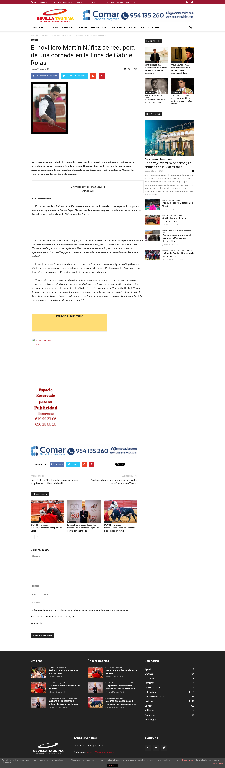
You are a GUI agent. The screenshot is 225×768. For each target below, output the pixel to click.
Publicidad (150, 710)
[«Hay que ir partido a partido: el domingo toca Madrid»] (182, 86)
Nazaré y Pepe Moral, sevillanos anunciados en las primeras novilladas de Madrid (54, 482)
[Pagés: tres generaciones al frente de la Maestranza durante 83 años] (152, 235)
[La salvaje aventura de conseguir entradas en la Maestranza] (169, 138)
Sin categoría (151, 719)
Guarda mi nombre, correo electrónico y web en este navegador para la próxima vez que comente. (81, 610)
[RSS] (187, 2)
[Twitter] (192, 2)
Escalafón (154, 27)
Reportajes (118, 27)
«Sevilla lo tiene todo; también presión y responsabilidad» (180, 70)
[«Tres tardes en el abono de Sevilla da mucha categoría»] (156, 55)
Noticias (53, 27)
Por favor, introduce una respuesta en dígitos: (53, 616)
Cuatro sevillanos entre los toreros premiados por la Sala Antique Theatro (114, 482)
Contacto (80, 2)
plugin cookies (218, 763)
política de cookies (186, 760)
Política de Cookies (95, 2)
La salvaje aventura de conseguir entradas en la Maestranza (168, 165)
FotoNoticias (99, 27)
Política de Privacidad (114, 2)
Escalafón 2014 (152, 687)
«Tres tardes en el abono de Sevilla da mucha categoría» (156, 70)
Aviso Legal (130, 2)
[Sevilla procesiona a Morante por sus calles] (38, 672)
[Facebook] (182, 2)
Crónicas (67, 27)
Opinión (82, 27)
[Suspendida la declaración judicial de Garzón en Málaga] (84, 511)
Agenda (148, 669)
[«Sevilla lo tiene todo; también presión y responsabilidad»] (182, 55)
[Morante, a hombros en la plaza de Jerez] (47, 511)
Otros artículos (40, 494)
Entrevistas (136, 27)
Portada (38, 27)
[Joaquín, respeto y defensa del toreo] (152, 204)
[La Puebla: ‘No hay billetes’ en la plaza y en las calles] (152, 255)
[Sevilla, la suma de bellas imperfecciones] (152, 220)
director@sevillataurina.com (101, 751)
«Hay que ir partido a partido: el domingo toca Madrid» (182, 101)
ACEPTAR (112, 765)
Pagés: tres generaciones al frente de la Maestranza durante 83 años (176, 238)
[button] (190, 27)
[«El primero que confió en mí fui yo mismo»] (156, 86)
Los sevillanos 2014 (154, 696)
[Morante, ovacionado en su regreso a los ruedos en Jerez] (120, 511)
